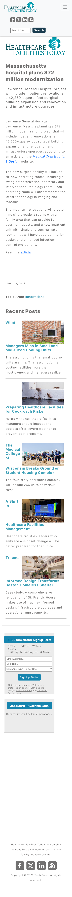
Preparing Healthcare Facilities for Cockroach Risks (35, 409)
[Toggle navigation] (65, 7)
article (26, 252)
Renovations (35, 296)
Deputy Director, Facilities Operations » (29, 714)
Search (39, 30)
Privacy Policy (24, 690)
